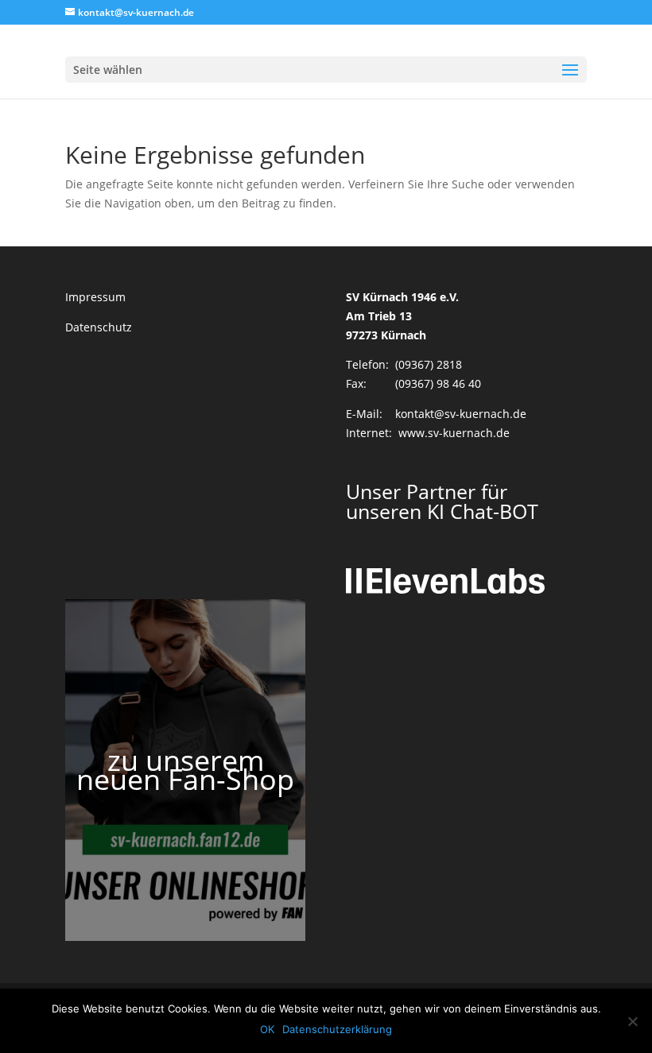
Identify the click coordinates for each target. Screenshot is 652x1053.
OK (267, 1029)
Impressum (95, 296)
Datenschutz (98, 327)
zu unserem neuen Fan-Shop (185, 770)
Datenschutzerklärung (337, 1029)
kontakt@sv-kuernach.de (460, 413)
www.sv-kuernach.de (454, 432)
